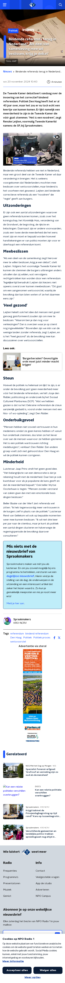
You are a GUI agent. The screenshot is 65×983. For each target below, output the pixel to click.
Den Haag (16, 637)
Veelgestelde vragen (47, 877)
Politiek (27, 637)
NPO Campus (43, 896)
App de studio (44, 883)
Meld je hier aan (15, 603)
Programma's (10, 877)
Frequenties (10, 871)
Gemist (7, 896)
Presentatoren (11, 883)
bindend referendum (37, 633)
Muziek (7, 889)
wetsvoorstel (18, 641)
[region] (32, 149)
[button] (5, 5)
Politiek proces (41, 637)
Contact (40, 871)
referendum (17, 633)
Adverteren (42, 889)
